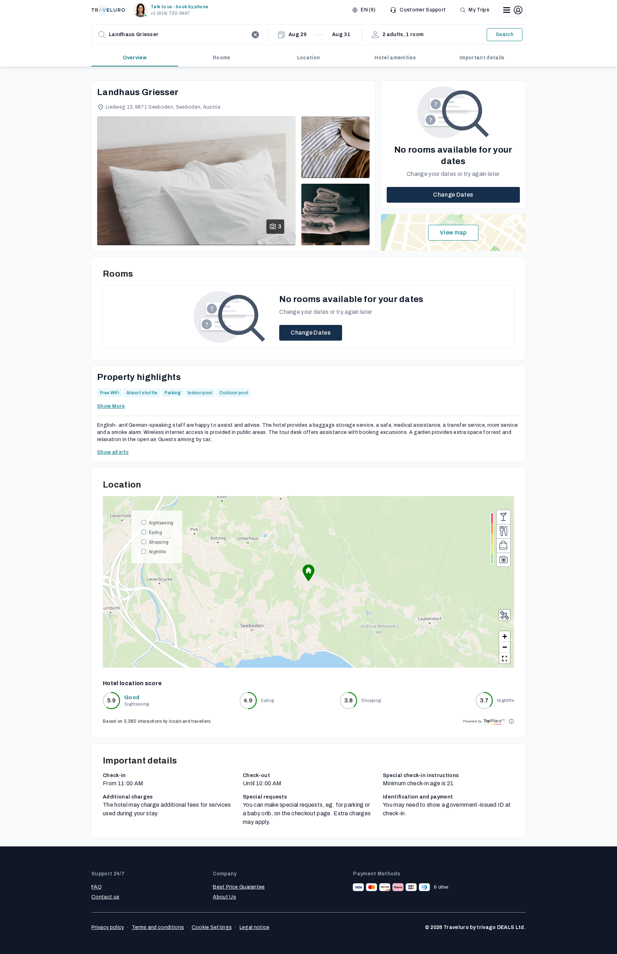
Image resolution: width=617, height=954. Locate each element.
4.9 (248, 700)
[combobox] (178, 34)
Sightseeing (161, 522)
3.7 (484, 700)
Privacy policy (107, 927)
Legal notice (255, 927)
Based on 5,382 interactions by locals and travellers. (157, 721)
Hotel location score (132, 683)
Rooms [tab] (222, 57)
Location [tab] (308, 57)
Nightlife (157, 551)
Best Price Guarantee (239, 887)
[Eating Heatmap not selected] (503, 531)
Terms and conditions (158, 927)
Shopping (159, 542)
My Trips (478, 10)
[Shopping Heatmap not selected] (503, 545)
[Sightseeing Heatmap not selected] (503, 560)
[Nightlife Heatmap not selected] (503, 517)
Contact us (105, 897)
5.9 (111, 700)
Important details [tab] (482, 57)
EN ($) (368, 10)
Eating (155, 532)
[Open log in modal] (512, 10)
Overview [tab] (135, 57)
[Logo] (108, 10)
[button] (172, 10)
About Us (224, 897)
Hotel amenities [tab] (395, 57)
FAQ (96, 887)
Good (131, 697)
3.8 (348, 700)
